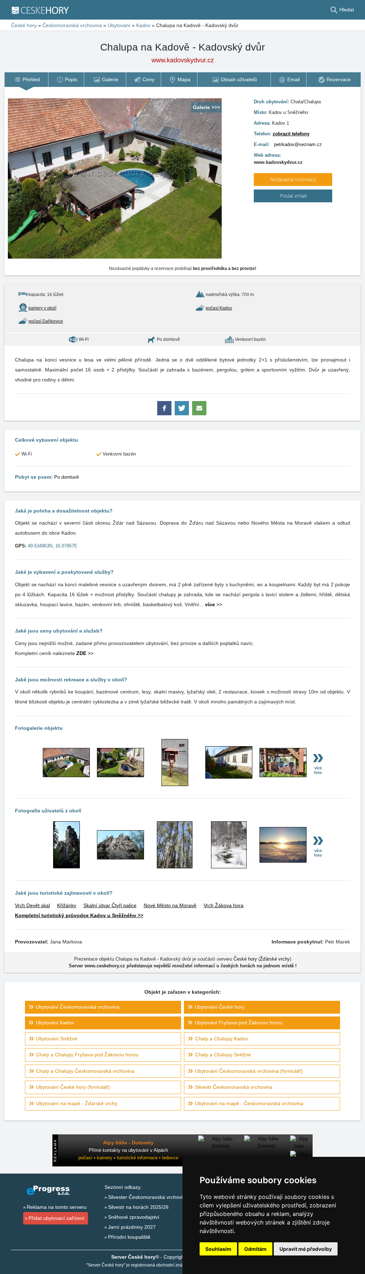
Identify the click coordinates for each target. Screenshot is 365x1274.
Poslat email (293, 195)
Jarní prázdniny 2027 (132, 1227)
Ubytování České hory (220, 1007)
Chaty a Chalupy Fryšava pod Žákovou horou (87, 1054)
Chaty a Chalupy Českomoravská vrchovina (85, 1071)
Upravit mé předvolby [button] (305, 1249)
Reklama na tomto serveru (57, 1207)
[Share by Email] (199, 412)
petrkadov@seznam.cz (298, 144)
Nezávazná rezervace (293, 179)
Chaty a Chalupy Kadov (221, 1038)
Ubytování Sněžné (56, 1038)
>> (213, 604)
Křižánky (66, 905)
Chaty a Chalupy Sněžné (223, 1054)
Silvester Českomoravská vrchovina (148, 1197)
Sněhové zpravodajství (133, 1217)
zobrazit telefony (291, 133)
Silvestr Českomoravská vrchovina (233, 1087)
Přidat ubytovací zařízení (56, 1218)
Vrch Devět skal (32, 905)
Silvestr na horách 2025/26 (138, 1207)
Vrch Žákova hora (223, 905)
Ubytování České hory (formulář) (73, 1087)
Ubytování (119, 25)
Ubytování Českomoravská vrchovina (77, 1007)
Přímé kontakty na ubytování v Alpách (128, 1150)
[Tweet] (182, 412)
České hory (24, 25)
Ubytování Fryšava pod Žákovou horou (239, 1022)
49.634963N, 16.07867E (52, 545)
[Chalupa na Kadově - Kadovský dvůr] (66, 775)
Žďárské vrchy (275, 959)
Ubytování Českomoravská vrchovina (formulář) (249, 1071)
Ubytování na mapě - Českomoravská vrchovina (249, 1103)
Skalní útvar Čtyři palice (110, 905)
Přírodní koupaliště (129, 1237)
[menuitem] (26, 79)
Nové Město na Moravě (170, 905)
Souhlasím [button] (218, 1249)
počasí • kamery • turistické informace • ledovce (128, 1157)
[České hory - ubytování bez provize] (43, 10)
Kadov (143, 25)
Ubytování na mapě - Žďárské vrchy (76, 1103)
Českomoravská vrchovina (72, 25)
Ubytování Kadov (55, 1022)
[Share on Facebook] (165, 412)
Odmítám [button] (255, 1249)
